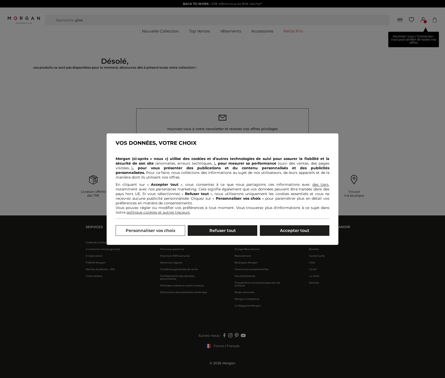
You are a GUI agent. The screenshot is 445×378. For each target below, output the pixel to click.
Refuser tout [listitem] (222, 230)
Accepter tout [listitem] (294, 230)
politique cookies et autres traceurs (158, 212)
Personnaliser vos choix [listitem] (150, 230)
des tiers (320, 184)
